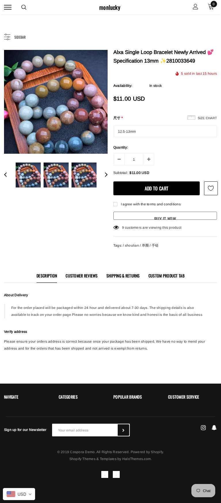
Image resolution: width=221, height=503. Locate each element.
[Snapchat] (214, 427)
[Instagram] (203, 427)
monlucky (109, 7)
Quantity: (120, 147)
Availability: (122, 86)
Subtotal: (120, 173)
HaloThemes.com (136, 459)
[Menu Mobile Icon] (8, 7)
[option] (56, 102)
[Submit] (123, 430)
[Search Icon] (23, 7)
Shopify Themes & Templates (93, 459)
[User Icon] (195, 7)
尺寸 (118, 118)
